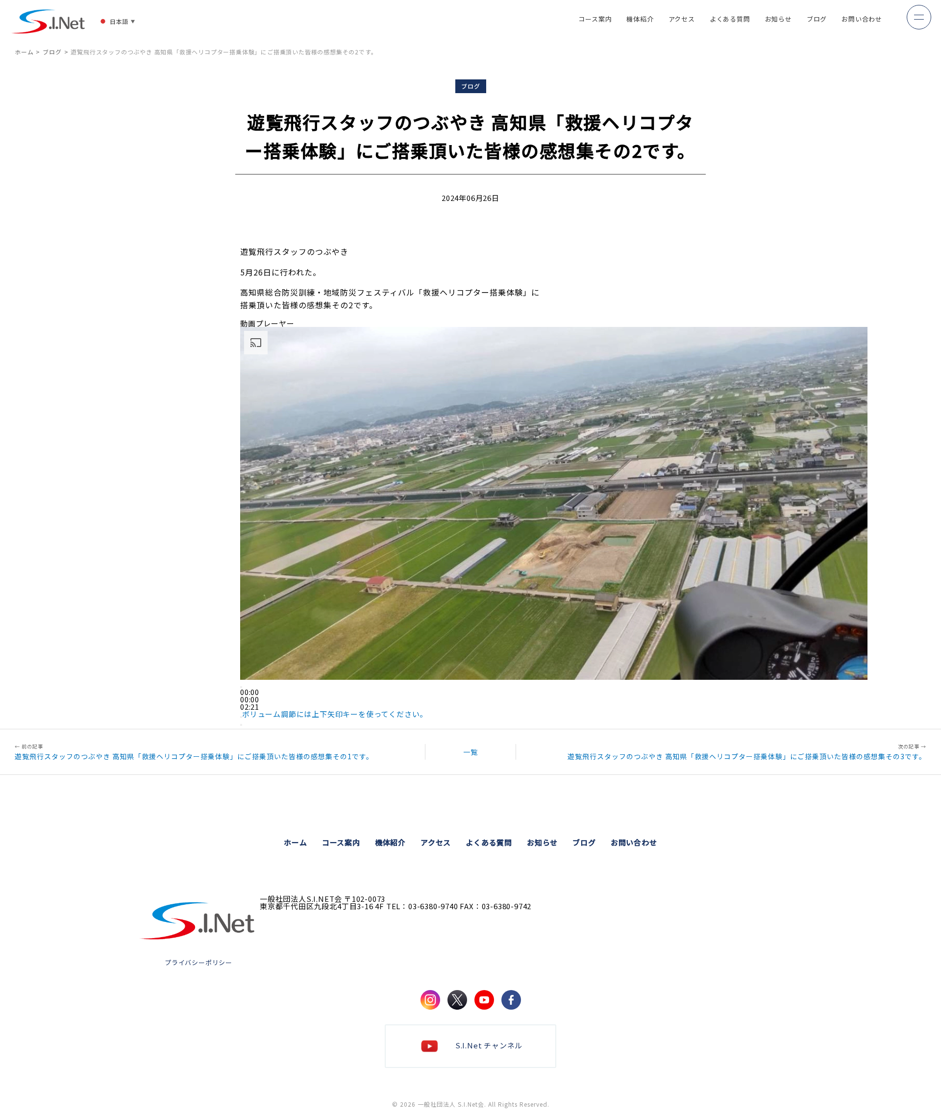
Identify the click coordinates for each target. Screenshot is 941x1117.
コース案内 (595, 20)
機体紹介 (639, 20)
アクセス (682, 20)
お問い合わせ (862, 20)
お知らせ (778, 20)
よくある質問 (730, 20)
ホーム (24, 52)
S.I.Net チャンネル (488, 1045)
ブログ (817, 20)
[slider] (249, 699)
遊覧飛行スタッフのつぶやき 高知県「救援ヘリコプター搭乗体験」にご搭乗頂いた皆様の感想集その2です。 (224, 52)
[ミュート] (241, 717)
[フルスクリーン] (241, 725)
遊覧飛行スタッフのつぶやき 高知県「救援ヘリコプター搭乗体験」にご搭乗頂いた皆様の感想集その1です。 (194, 755)
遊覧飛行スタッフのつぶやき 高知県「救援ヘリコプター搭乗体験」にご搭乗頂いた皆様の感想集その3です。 (747, 755)
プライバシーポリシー (198, 962)
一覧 (470, 751)
